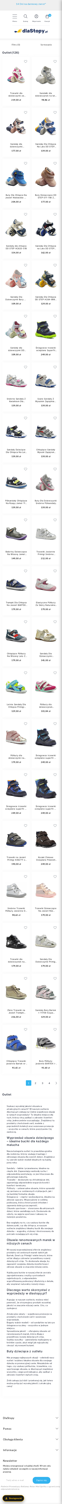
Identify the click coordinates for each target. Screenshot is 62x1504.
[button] (25, 18)
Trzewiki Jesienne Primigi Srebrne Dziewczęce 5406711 (46, 554)
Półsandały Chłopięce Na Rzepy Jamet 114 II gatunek (16, 503)
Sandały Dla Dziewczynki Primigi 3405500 (46, 961)
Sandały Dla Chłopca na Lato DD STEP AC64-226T (45, 248)
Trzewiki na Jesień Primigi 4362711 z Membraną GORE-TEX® (16, 861)
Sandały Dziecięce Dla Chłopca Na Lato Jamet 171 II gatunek (16, 452)
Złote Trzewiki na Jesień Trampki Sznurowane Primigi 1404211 (16, 1014)
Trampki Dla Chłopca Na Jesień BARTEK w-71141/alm (16, 605)
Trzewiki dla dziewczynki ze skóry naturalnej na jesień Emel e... (16, 97)
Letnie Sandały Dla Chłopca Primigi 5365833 (16, 707)
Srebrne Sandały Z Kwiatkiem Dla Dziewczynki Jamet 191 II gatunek (16, 403)
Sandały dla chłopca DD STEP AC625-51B (16, 247)
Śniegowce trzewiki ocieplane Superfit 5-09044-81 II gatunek (46, 352)
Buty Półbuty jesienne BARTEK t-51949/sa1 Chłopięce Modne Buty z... (45, 1065)
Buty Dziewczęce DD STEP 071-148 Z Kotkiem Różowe (45, 197)
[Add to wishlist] (43, 61)
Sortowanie (46, 44)
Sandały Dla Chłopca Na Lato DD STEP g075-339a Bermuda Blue (45, 148)
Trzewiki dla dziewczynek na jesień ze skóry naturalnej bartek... (16, 963)
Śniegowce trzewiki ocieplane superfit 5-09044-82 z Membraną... (16, 810)
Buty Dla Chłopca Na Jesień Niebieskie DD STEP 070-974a (16, 197)
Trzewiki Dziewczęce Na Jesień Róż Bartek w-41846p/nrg (45, 912)
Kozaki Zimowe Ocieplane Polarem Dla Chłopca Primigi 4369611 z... (46, 861)
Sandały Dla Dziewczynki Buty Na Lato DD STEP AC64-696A (16, 301)
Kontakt (31, 3)
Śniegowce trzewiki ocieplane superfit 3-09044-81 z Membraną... (46, 810)
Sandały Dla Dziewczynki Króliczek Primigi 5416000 (45, 657)
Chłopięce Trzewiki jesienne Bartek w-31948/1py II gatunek (16, 1063)
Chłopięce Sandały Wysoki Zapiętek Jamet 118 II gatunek (45, 452)
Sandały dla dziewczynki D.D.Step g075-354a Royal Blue (16, 148)
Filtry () (16, 44)
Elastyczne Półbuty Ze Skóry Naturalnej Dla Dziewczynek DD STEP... (45, 606)
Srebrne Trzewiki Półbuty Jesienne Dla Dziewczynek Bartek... (16, 912)
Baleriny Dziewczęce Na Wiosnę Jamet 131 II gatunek (16, 554)
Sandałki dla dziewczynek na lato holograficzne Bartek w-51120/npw (46, 97)
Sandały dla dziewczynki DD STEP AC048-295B (16, 350)
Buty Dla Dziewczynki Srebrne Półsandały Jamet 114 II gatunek (46, 503)
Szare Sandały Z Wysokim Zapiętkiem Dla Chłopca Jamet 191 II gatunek (45, 403)
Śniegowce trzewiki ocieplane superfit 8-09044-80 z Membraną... (46, 759)
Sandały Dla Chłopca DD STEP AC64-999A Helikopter (46, 299)
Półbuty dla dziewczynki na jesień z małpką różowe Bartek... (16, 759)
